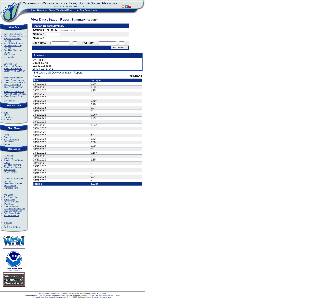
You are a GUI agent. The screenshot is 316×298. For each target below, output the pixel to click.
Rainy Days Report (12, 85)
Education (8, 158)
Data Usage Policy (52, 297)
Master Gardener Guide (14, 209)
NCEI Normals (10, 172)
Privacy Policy (38, 297)
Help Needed (10, 186)
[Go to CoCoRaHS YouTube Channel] (129, 6)
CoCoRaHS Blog (11, 202)
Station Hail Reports (13, 68)
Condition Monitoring (13, 165)
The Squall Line (11, 197)
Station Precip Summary (14, 71)
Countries (42, 10)
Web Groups (9, 204)
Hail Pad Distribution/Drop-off (13, 182)
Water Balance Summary (15, 94)
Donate (7, 144)
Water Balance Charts (13, 96)
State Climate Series (13, 211)
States (52, 10)
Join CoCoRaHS (11, 139)
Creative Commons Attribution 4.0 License (104, 295)
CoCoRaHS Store (12, 227)
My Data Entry (83, 10)
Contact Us (9, 142)
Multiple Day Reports (13, 43)
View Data (61, 10)
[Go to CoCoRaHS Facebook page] (126, 6)
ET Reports (9, 57)
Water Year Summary (13, 78)
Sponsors (8, 222)
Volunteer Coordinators (14, 179)
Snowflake (8, 117)
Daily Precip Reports (13, 34)
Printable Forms (11, 188)
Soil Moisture (9, 55)
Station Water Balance (14, 91)
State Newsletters (11, 206)
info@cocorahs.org (99, 293)
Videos (7, 162)
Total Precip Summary (13, 87)
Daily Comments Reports (15, 36)
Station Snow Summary (14, 82)
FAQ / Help (8, 156)
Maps (69, 10)
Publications (9, 199)
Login (94, 10)
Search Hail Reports (13, 66)
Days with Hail (10, 64)
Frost (6, 112)
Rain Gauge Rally (12, 213)
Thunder (7, 119)
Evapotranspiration (12, 167)
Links (6, 225)
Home (34, 10)
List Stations (9, 101)
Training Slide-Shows (13, 160)
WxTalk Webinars (11, 215)
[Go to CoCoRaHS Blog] (123, 6)
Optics (6, 115)
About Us (8, 137)
